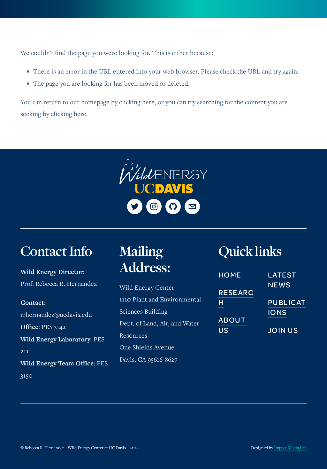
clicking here (137, 102)
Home (229, 274)
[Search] (22, 9)
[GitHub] (173, 206)
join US (283, 330)
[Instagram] (154, 206)
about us (232, 324)
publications (287, 307)
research (236, 297)
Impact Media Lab (290, 447)
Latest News (283, 279)
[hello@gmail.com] (192, 206)
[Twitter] (134, 206)
